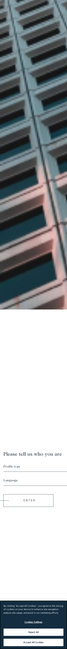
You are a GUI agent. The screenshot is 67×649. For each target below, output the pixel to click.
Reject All (33, 632)
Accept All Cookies (33, 642)
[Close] (61, 606)
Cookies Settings (33, 622)
